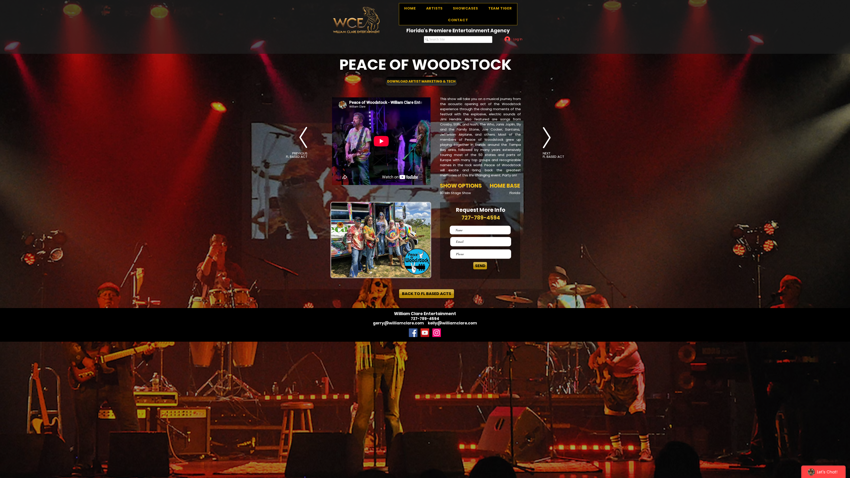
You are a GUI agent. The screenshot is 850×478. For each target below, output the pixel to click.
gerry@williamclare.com (398, 323)
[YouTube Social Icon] (425, 332)
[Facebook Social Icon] (413, 332)
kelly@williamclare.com (452, 323)
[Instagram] (436, 332)
